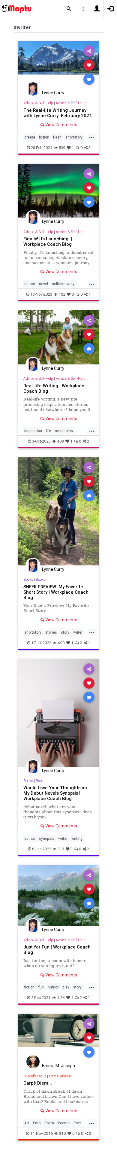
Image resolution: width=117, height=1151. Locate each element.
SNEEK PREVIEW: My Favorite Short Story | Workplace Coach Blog (55, 592)
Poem (49, 1123)
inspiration (33, 430)
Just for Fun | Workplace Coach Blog (57, 949)
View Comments (60, 124)
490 (61, 642)
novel (43, 284)
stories (51, 632)
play (65, 987)
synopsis (46, 838)
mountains (64, 430)
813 (61, 848)
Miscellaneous (34, 1076)
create (29, 137)
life (48, 430)
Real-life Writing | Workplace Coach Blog (53, 388)
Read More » (58, 65)
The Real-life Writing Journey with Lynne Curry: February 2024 (57, 112)
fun (41, 987)
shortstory (73, 137)
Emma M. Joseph (58, 1065)
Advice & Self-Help (38, 103)
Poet (77, 1123)
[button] (69, 9)
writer (77, 632)
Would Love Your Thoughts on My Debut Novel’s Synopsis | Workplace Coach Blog (55, 793)
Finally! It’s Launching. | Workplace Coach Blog (47, 241)
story (65, 632)
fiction (44, 137)
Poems (64, 1123)
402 (61, 294)
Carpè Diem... (37, 1083)
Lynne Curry (53, 93)
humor (53, 987)
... (91, 136)
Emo (36, 1123)
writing (76, 838)
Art (26, 1123)
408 (60, 441)
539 (62, 147)
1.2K (61, 997)
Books (28, 579)
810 (62, 1133)
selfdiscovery (63, 284)
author (29, 284)
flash (57, 137)
